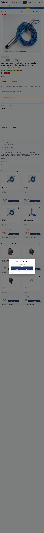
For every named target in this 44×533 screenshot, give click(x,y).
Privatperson (27, 268)
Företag (16, 268)
